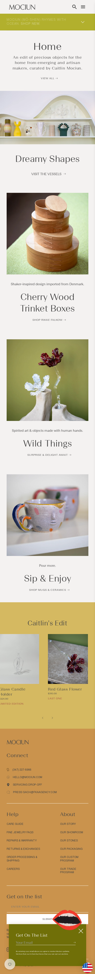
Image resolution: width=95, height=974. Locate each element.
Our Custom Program (69, 859)
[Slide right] (52, 718)
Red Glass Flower (65, 689)
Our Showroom (71, 832)
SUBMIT (47, 919)
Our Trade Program (68, 870)
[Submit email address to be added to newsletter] (74, 942)
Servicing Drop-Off (27, 784)
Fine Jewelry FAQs (20, 832)
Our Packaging (71, 848)
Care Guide (15, 824)
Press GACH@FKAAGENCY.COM (35, 792)
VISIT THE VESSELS (46, 174)
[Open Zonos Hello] (85, 965)
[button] (74, 6)
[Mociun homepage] (22, 7)
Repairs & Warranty (22, 840)
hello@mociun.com (27, 777)
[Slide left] (43, 718)
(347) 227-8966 (21, 769)
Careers (13, 869)
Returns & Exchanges (23, 848)
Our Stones (69, 840)
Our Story (68, 824)
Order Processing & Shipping (22, 859)
